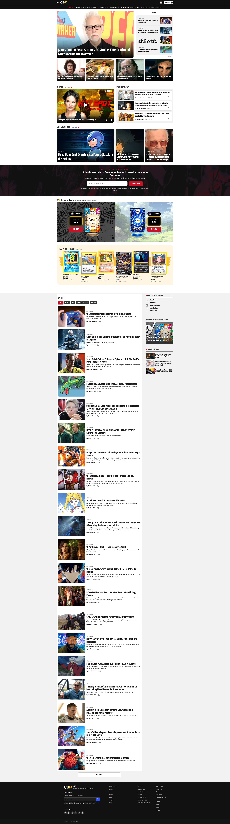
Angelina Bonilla (93, 391)
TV (109, 792)
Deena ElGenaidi (140, 97)
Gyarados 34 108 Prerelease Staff (74, 275)
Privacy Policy (135, 188)
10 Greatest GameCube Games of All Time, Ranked (148, 22)
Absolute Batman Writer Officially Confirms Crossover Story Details (164, 371)
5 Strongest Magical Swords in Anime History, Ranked (111, 664)
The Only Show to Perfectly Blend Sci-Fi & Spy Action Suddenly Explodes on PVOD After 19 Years (152, 94)
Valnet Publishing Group (86, 788)
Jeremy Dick (91, 345)
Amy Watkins (92, 718)
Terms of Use (126, 188)
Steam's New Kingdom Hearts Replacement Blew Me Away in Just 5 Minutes (113, 734)
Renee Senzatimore (141, 108)
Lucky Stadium (85, 276)
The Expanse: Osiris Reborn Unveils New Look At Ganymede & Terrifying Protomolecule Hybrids (113, 524)
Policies (158, 810)
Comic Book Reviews (155, 305)
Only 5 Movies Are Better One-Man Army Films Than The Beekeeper (111, 640)
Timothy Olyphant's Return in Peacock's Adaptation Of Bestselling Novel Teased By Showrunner (111, 688)
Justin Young (92, 602)
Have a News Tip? (161, 797)
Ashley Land (91, 649)
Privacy (158, 807)
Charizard (101, 275)
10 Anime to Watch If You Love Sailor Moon (105, 500)
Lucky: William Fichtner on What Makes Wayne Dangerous (80, 120)
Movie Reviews (153, 300)
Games (110, 800)
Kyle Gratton (91, 532)
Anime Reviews (154, 308)
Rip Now (76, 229)
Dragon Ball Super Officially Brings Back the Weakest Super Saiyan (113, 454)
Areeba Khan (92, 507)
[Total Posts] (168, 96)
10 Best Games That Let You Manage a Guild (106, 547)
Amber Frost (91, 415)
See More (67, 87)
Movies (110, 789)
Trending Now (153, 349)
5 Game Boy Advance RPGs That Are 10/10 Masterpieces (148, 51)
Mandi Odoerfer (92, 763)
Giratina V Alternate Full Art (125, 276)
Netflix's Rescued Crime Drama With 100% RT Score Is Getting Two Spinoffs (110, 431)
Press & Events (142, 797)
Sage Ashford (92, 554)
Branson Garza (92, 579)
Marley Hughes (92, 321)
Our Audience (141, 792)
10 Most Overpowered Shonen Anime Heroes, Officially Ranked (111, 570)
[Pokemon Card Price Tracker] (161, 2)
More (169, 56)
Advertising (159, 794)
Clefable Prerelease (157, 276)
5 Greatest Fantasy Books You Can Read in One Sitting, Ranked (111, 594)
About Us (140, 794)
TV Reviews (153, 303)
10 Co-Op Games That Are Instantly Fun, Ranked (107, 758)
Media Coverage (142, 800)
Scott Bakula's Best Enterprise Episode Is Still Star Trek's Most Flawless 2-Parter (147, 42)
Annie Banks (91, 485)
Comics (111, 794)
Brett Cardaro (92, 462)
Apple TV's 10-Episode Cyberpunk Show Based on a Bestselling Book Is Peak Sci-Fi (109, 711)
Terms (157, 804)
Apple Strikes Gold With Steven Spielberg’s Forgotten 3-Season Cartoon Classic (163, 363)
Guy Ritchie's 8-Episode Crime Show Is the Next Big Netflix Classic (163, 356)
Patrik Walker (92, 694)
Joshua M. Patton (93, 369)
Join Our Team (142, 789)
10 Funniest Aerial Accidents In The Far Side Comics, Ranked (110, 477)
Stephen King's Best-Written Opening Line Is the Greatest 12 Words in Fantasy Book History (112, 407)
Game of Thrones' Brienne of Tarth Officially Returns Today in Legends (148, 31)
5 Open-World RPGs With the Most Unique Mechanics (110, 617)
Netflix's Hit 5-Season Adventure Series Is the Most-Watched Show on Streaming (152, 115)
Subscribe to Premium (144, 802)
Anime (110, 797)
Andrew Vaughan (93, 624)
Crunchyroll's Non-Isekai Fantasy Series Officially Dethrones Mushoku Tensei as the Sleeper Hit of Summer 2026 (151, 104)
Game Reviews (153, 311)
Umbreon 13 (137, 275)
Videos (110, 802)
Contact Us (159, 789)
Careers (158, 792)
